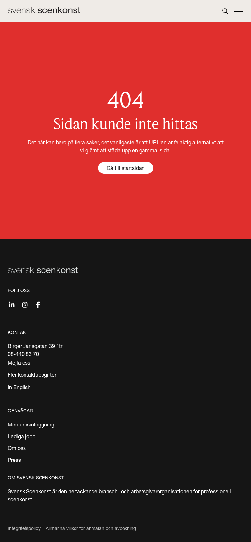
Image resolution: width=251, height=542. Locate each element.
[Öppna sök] (225, 11)
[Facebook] (38, 304)
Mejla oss (19, 362)
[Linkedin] (12, 304)
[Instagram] (25, 304)
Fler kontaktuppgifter (32, 374)
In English (19, 387)
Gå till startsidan (126, 168)
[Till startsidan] (44, 10)
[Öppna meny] (238, 11)
